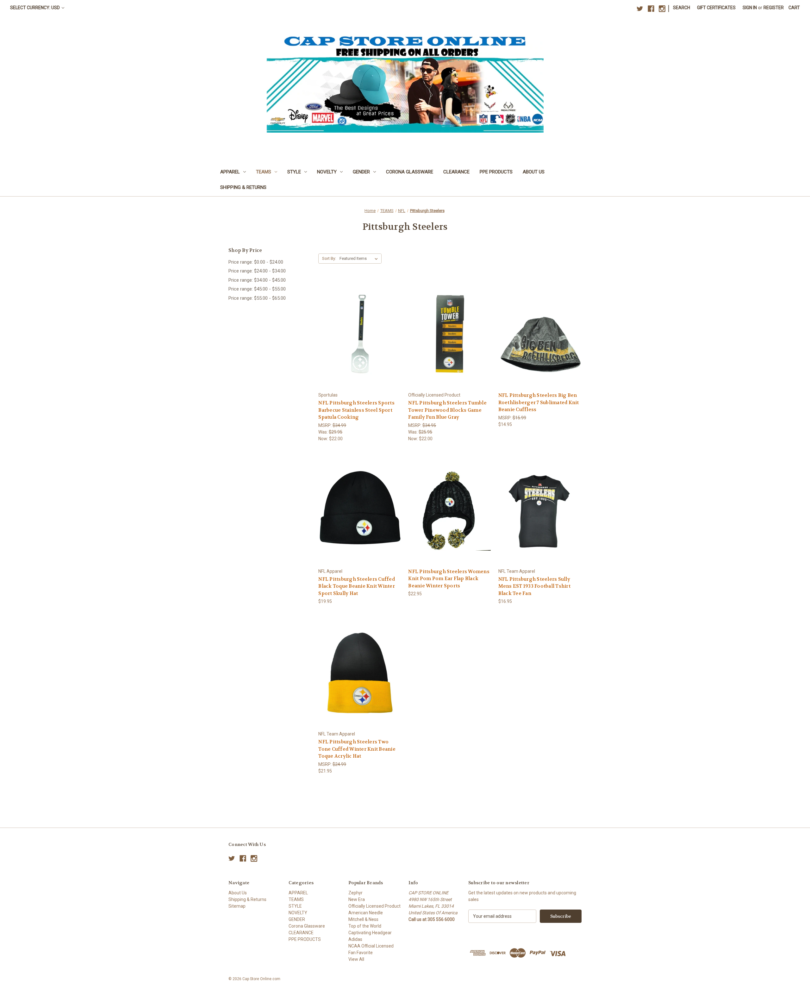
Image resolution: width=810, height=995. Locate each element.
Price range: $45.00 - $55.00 (257, 289)
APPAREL (230, 172)
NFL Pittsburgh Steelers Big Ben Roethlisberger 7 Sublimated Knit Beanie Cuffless (538, 402)
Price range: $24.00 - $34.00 (257, 271)
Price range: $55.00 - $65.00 (257, 298)
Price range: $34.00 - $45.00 (257, 280)
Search (681, 7)
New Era (356, 899)
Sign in (750, 7)
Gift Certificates (716, 7)
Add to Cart (360, 345)
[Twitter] (640, 8)
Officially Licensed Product (374, 906)
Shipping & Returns (243, 187)
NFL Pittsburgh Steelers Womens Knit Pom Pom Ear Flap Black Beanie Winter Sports (448, 578)
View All (356, 959)
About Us (534, 172)
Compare (358, 334)
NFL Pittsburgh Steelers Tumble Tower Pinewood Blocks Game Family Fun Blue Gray (447, 410)
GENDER (361, 172)
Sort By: (329, 258)
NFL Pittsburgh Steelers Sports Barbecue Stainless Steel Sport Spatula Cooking (356, 410)
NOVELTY (327, 172)
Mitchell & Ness (363, 919)
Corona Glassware (409, 172)
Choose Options (540, 521)
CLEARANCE (456, 172)
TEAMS (263, 172)
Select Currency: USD (35, 7)
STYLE (294, 172)
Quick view (359, 322)
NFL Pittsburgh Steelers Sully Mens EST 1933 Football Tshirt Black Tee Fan (534, 586)
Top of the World (364, 926)
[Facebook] (651, 8)
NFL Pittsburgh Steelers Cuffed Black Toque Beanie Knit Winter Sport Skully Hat (356, 586)
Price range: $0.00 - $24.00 (255, 262)
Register (773, 7)
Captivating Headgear (370, 932)
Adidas (355, 939)
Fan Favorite (360, 952)
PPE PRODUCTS (496, 172)
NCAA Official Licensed (371, 945)
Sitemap (237, 906)
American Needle (365, 912)
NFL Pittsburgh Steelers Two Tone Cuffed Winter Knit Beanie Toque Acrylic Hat (357, 749)
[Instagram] (662, 8)
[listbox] (360, 258)
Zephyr (355, 892)
